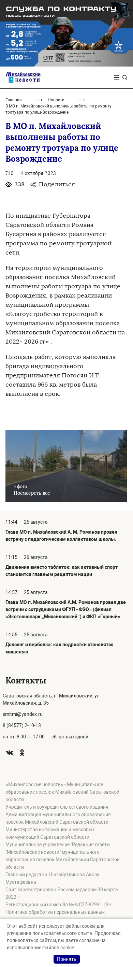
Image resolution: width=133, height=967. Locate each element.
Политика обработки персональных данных (55, 912)
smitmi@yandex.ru (23, 714)
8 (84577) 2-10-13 (22, 725)
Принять (66, 959)
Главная (13, 100)
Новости (56, 100)
